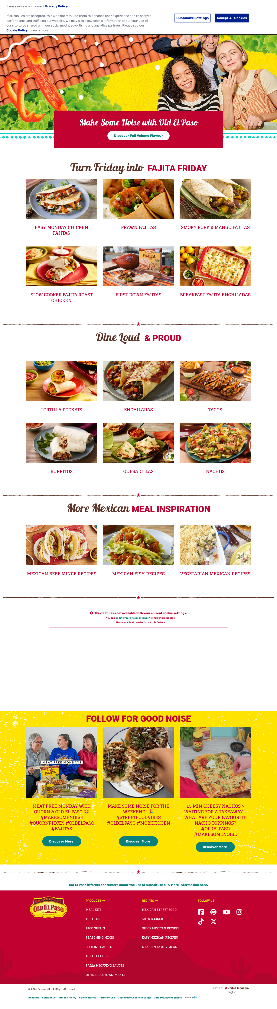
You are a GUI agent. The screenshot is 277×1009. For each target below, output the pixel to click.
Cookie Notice (87, 997)
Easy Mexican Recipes (160, 937)
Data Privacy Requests (168, 997)
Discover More (61, 841)
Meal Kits (94, 909)
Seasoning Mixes (100, 937)
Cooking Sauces (99, 947)
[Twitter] (213, 922)
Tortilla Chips (97, 956)
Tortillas (93, 919)
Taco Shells (95, 928)
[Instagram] (239, 912)
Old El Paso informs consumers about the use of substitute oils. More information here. (138, 885)
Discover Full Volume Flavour (138, 136)
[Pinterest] (213, 912)
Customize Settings (192, 18)
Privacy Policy (67, 997)
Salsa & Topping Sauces (105, 965)
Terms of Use (107, 997)
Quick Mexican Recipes (161, 928)
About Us (33, 997)
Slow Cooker (152, 919)
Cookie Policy (17, 30)
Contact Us (49, 997)
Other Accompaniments (105, 974)
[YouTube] (226, 912)
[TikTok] (201, 922)
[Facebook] (201, 912)
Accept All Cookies (232, 18)
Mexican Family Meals (160, 947)
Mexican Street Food (159, 909)
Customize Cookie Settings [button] (134, 997)
